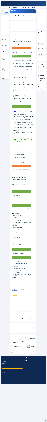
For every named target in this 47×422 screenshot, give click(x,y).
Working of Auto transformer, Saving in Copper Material (23, 347)
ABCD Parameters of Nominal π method (16, 346)
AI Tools (37, 7)
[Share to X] (22, 289)
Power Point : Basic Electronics (4, 41)
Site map (25, 357)
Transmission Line (4, 360)
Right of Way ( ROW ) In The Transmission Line (14, 337)
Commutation (3, 57)
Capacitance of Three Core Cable (16, 351)
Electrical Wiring (3, 363)
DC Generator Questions (40, 41)
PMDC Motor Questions (40, 53)
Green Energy (25, 7)
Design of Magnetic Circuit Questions (40, 43)
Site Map (25, 358)
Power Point (20, 7)
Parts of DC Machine (14, 286)
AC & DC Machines (4, 361)
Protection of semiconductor (5, 70)
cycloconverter (3, 78)
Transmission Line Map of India (32, 346)
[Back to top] (45, 420)
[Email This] (21, 289)
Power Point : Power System (5, 45)
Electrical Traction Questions (41, 47)
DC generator (16, 290)
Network (3, 68)
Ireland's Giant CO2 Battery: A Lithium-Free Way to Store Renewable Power (22, 16)
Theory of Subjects (4, 357)
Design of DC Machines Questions (41, 42)
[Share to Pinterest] (23, 289)
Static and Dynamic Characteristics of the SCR (15, 342)
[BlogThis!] (21, 289)
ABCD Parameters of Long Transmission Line (32, 342)
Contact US (25, 360)
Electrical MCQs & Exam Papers (31, 7)
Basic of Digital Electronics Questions (40, 36)
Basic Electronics (4, 365)
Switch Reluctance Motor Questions (40, 57)
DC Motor (3, 58)
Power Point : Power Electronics (4, 44)
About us (3, 369)
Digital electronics (4, 60)
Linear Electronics (4, 358)
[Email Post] (19, 289)
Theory (9, 7)
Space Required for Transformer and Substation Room (22, 341)
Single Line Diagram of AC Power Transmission (32, 338)
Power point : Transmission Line (4, 46)
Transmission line (3, 77)
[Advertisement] (23, 26)
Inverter (3, 67)
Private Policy (3, 372)
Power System (3, 362)
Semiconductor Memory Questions (40, 54)
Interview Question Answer (15, 7)
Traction (3, 359)
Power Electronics (4, 364)
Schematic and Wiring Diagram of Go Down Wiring (23, 338)
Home (23, 318)
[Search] (29, 3)
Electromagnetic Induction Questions (40, 48)
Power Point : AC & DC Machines (4, 39)
